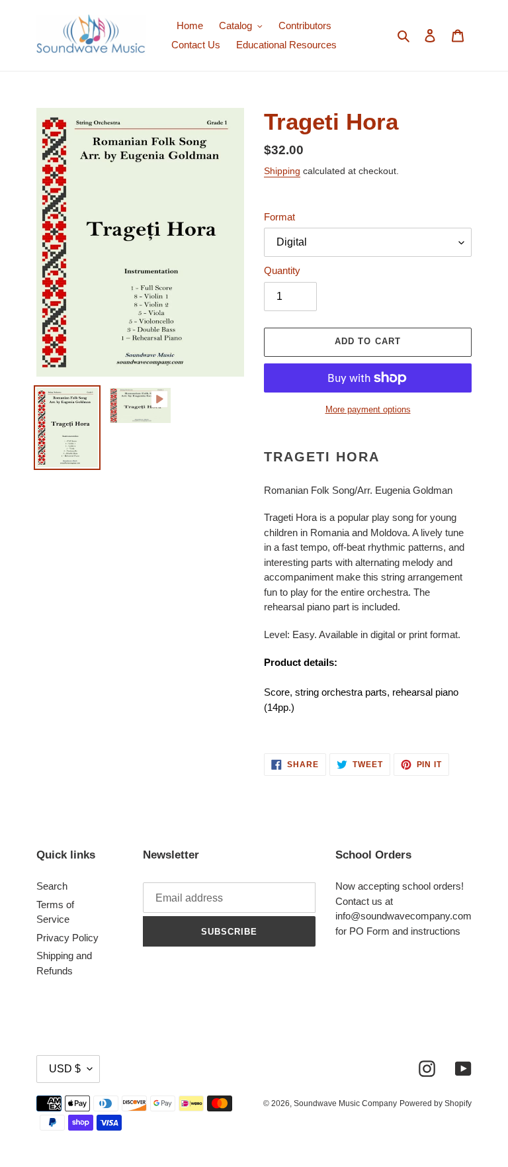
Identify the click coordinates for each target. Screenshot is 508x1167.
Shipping (282, 170)
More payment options (368, 409)
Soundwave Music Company (345, 1103)
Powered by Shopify (436, 1103)
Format (279, 216)
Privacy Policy (67, 937)
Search (51, 886)
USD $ (65, 1068)
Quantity (282, 270)
